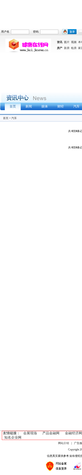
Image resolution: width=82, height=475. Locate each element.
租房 (74, 48)
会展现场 (30, 433)
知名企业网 (12, 437)
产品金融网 (50, 433)
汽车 (14, 118)
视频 (74, 42)
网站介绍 (63, 443)
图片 (66, 42)
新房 (66, 48)
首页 (5, 118)
